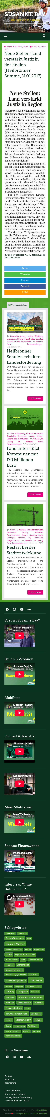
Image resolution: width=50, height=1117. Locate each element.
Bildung (30, 336)
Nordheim (10, 997)
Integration (19, 987)
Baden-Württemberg (18, 336)
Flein (23, 959)
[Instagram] (14, 609)
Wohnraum (36, 1031)
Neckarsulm (35, 992)
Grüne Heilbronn (12, 1090)
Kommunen (22, 436)
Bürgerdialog (39, 949)
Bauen (29, 938)
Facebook (25, 286)
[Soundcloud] (29, 609)
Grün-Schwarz (33, 974)
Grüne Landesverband (14, 1094)
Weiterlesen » (35, 398)
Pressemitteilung (13, 535)
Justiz (34, 46)
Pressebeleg (38, 1003)
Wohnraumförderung (13, 1036)
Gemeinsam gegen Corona (16, 974)
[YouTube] (21, 609)
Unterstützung (23, 439)
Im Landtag (38, 540)
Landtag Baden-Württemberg (18, 1097)
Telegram (25, 280)
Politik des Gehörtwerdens (30, 997)
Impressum (9, 1079)
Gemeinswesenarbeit (35, 530)
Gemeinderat (23, 964)
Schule (27, 1008)
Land (28, 339)
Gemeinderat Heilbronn (14, 970)
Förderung (39, 336)
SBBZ (33, 339)
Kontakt (8, 1076)
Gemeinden (11, 436)
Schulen (10, 341)
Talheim (38, 1020)
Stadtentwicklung (36, 535)
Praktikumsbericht (24, 1003)
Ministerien (39, 532)
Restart (24, 535)
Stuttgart (40, 436)
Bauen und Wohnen (14, 949)
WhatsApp (25, 274)
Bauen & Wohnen (18, 530)
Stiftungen (11, 538)
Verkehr (8, 1026)
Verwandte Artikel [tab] (19, 305)
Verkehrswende (19, 1026)
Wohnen (26, 1031)
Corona (9, 954)
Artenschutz (10, 933)
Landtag (31, 436)
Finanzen (29, 433)
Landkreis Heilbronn (33, 986)
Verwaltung (38, 538)
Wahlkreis (27, 341)
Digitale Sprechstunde (25, 954)
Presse (25, 46)
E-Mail (25, 292)
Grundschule (11, 339)
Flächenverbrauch (35, 960)
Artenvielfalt (22, 933)
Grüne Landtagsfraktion (16, 980)
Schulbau (39, 339)
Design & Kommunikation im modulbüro (31, 1113)
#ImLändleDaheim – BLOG (16, 1100)
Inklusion (8, 987)
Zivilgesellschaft (13, 540)
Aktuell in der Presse (14, 46)
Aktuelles (39, 341)
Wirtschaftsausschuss (12, 1031)
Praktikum (10, 1002)
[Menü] (5, 36)
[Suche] (44, 36)
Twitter (25, 268)
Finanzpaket (38, 433)
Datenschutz (10, 1082)
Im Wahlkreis (25, 441)
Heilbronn (21, 339)
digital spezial (12, 959)
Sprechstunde (36, 1014)
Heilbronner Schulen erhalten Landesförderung (24, 357)
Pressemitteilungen (34, 344)
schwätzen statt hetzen (17, 1013)
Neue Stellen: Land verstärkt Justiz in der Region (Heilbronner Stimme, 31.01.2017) (22, 64)
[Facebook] (7, 609)
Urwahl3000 (42, 1110)
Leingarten (23, 991)
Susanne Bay (25, 14)
